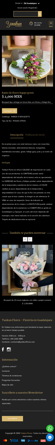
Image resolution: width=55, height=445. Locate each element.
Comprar (8, 111)
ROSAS (16, 121)
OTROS (23, 121)
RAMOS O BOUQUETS (20, 116)
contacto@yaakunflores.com (23, 342)
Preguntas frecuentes (11, 380)
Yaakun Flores (26, 433)
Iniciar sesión (23, 8)
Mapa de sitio (7, 385)
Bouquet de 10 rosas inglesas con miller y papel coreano (27, 300)
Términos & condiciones (12, 375)
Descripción (16, 135)
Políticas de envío (35, 135)
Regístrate (33, 8)
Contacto (6, 371)
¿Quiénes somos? (9, 366)
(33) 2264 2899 (16, 339)
